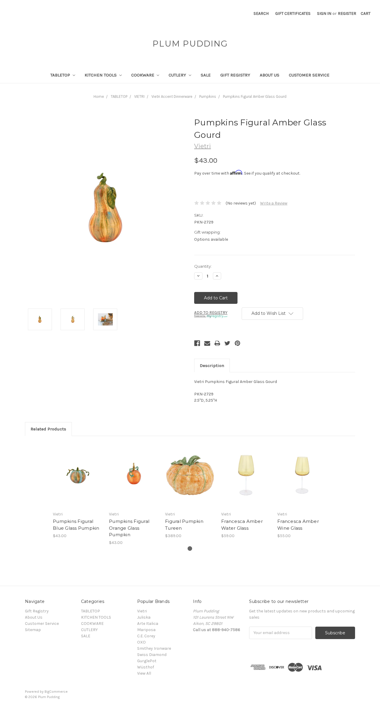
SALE (206, 75)
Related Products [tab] (48, 429)
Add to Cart (78, 480)
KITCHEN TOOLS (101, 75)
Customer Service (309, 75)
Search (261, 13)
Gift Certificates (293, 13)
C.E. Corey (146, 635)
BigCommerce (56, 691)
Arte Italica (147, 623)
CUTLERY (178, 75)
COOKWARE (143, 75)
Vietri (142, 611)
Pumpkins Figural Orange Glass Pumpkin (129, 527)
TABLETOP (60, 75)
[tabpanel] (78, 490)
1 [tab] (190, 548)
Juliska (144, 617)
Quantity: (203, 266)
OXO (141, 642)
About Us (269, 75)
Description (212, 365)
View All (144, 673)
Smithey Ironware (154, 648)
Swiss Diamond (152, 654)
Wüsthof (145, 667)
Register (347, 13)
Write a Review (273, 203)
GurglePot (146, 660)
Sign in (324, 13)
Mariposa (146, 629)
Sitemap (33, 629)
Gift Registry (235, 75)
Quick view (77, 469)
